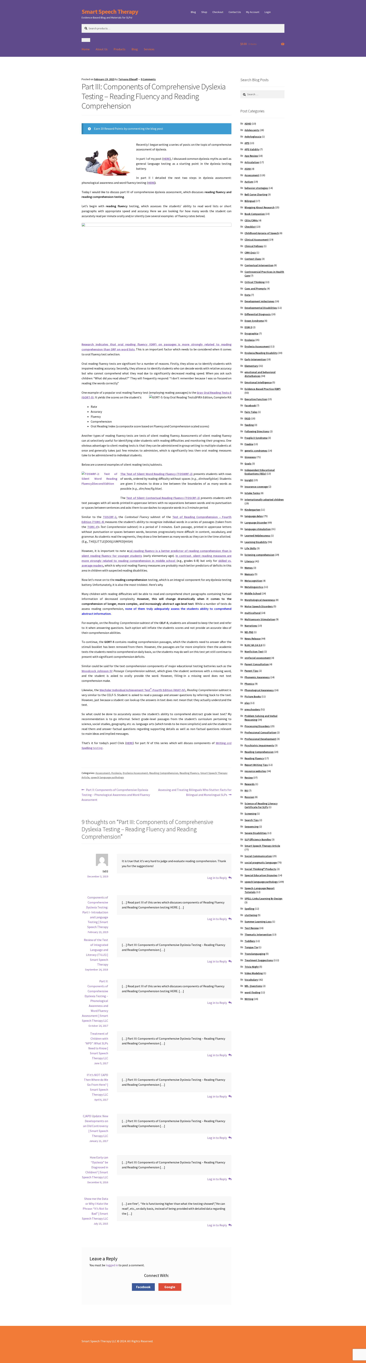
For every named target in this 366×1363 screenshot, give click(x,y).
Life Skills (250, 548)
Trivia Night (252, 966)
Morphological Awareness (260, 600)
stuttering (251, 915)
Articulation (252, 162)
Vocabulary (251, 979)
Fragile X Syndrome (256, 438)
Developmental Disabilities (261, 307)
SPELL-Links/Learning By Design (263, 898)
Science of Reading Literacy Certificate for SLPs (261, 805)
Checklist (250, 226)
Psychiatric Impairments (259, 745)
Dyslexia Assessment (135, 773)
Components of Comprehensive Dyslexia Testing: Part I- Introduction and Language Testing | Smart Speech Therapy (95, 912)
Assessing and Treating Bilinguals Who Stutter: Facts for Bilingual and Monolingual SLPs (194, 792)
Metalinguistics (254, 587)
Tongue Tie (251, 947)
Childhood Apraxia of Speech (262, 233)
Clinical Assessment (257, 239)
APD (247, 143)
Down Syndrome (254, 320)
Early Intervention (255, 359)
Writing (249, 999)
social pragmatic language (261, 862)
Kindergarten (252, 509)
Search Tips (252, 820)
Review (249, 777)
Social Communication (258, 856)
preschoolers (252, 709)
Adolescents (252, 130)
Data (247, 295)
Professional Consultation (260, 732)
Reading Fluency (189, 773)
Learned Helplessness (257, 535)
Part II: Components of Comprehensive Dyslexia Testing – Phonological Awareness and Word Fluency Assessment (116, 795)
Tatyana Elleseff (128, 79)
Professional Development (260, 739)
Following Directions (257, 431)
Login (268, 12)
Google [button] (169, 1287)
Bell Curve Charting (256, 194)
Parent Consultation (257, 664)
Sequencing (251, 826)
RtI (246, 790)
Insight (249, 480)
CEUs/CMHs (251, 220)
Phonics (249, 683)
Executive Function (256, 399)
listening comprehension (259, 554)
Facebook (250, 405)
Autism (249, 181)
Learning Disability (256, 542)
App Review (251, 155)
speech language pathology (107, 777)
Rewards (250, 784)
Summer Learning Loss (258, 921)
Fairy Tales (251, 412)
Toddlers (250, 941)
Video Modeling (254, 973)
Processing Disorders (257, 726)
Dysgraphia (251, 333)
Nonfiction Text (254, 651)
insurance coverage (256, 486)
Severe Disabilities (256, 833)
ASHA (248, 168)
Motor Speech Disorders (259, 606)
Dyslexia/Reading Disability (261, 353)
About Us (102, 49)
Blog (193, 12)
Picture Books (253, 696)
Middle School (253, 593)
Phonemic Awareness (257, 677)
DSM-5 (248, 327)
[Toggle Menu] (86, 40)
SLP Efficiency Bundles (258, 839)
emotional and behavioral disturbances (260, 374)
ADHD (248, 123)
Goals (248, 463)
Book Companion (255, 214)
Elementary (251, 366)
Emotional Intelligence (258, 382)
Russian (249, 797)
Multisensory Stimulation (260, 619)
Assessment (103, 773)
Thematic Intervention (258, 934)
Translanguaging (255, 953)
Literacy (249, 561)
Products (119, 49)
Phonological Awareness (259, 690)
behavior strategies (256, 188)
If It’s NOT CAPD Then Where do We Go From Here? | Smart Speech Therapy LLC (96, 1085)
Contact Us (235, 12)
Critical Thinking (255, 282)
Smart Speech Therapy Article (262, 845)
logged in (112, 1265)
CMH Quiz (250, 252)
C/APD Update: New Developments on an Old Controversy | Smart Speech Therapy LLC (95, 1126)
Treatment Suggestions (259, 960)
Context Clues (253, 259)
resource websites (255, 771)
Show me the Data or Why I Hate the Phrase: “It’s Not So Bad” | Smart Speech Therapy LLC (95, 1208)
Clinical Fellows (254, 246)
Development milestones (259, 301)
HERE (166, 159)
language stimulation (258, 529)
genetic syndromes (256, 450)
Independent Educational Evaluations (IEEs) (260, 472)
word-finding (252, 992)
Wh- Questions (253, 986)
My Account (252, 12)
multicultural (253, 613)
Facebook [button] (143, 1287)
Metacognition (253, 580)
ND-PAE (249, 632)
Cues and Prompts (255, 288)
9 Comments (148, 79)
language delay (254, 516)
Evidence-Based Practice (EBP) (263, 389)
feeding (249, 425)
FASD (247, 418)
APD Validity (252, 149)
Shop (204, 12)
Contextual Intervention (259, 265)
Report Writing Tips (256, 765)
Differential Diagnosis (258, 314)
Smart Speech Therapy (110, 11)
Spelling (249, 908)
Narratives (251, 625)
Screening (250, 813)
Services (149, 49)
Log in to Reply (217, 878)
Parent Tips (251, 670)
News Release (253, 638)
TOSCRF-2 (109, 517)
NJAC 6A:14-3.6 (253, 645)
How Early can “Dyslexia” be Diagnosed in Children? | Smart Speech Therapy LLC (95, 1167)
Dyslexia (116, 773)
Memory (249, 574)
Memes (249, 567)
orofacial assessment (258, 658)
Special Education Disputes (261, 875)
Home (86, 49)
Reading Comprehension (163, 773)
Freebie (249, 444)
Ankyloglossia (253, 136)
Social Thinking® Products (260, 869)
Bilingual (250, 201)
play (247, 703)
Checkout (217, 12)
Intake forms (252, 493)
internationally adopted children (264, 499)
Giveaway (250, 457)
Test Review (252, 928)
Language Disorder (256, 522)
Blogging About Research (259, 207)
